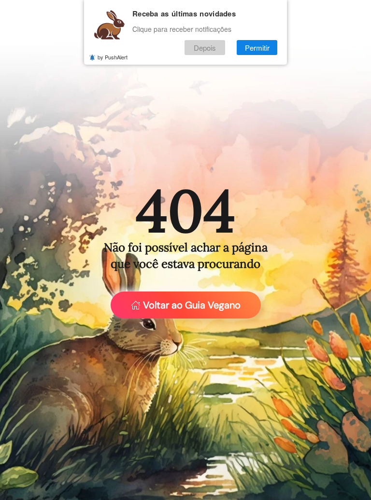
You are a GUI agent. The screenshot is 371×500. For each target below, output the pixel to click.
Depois (205, 47)
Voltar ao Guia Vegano (192, 305)
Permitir (257, 47)
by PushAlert (113, 57)
